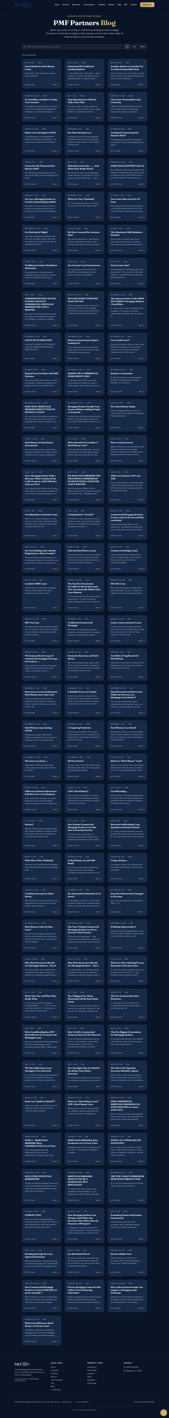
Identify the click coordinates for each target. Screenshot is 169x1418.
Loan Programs (89, 5)
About (57, 5)
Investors (101, 5)
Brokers (111, 5)
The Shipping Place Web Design (87, 1409)
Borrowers (76, 5)
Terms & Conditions (82, 1402)
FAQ (125, 5)
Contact (133, 5)
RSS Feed (56, 1390)
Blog (119, 5)
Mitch (143, 47)
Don (134, 47)
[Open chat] (163, 1412)
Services (65, 5)
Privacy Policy (66, 1402)
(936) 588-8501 (132, 1367)
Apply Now (147, 5)
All (127, 47)
